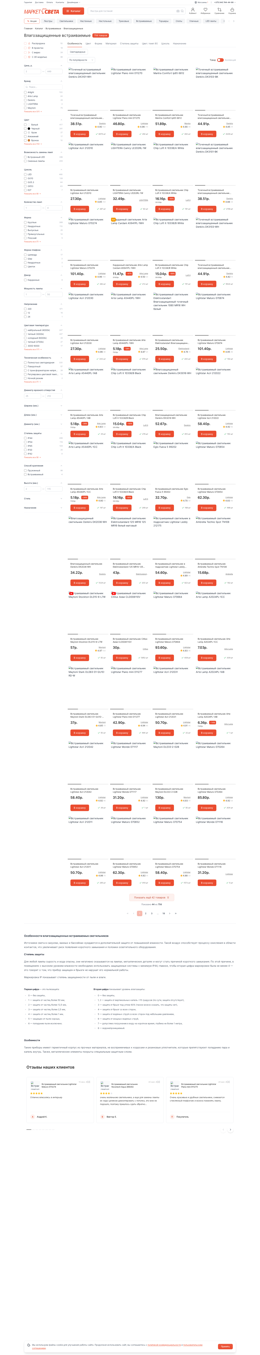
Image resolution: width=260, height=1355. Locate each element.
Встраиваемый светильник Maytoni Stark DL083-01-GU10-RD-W (86, 715)
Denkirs (102, 123)
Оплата (49, 2)
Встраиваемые (144, 21)
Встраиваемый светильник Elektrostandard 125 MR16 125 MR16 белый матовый (128, 565)
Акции (33, 21)
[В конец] (175, 913)
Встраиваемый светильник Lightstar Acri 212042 (84, 790)
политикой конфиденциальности (164, 1345)
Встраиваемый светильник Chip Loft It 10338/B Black (129, 416)
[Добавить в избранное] (105, 70)
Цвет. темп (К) (150, 43)
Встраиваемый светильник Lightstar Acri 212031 (169, 715)
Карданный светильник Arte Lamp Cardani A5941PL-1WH (130, 266)
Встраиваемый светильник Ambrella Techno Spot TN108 (212, 565)
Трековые (124, 21)
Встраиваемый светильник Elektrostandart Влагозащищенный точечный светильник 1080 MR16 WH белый (172, 342)
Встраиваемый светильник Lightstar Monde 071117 (127, 790)
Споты (179, 21)
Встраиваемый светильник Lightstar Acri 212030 (84, 341)
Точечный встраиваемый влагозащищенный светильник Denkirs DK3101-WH (86, 117)
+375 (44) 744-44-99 (224, 2)
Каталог (39, 28)
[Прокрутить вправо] (234, 21)
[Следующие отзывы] (231, 1130)
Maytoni (102, 647)
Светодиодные (77, 52)
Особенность (74, 43)
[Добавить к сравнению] (105, 75)
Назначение (179, 43)
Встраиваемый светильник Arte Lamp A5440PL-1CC (86, 490)
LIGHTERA (143, 200)
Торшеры (164, 21)
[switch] (220, 60)
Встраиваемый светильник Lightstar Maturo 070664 (169, 640)
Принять (225, 1346)
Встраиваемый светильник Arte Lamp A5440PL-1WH (129, 341)
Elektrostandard (184, 348)
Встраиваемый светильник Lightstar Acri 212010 (84, 191)
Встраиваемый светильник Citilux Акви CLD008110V (130, 640)
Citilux (145, 649)
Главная (28, 28)
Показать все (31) (32, 111)
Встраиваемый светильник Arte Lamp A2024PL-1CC (214, 640)
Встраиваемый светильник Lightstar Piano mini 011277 (127, 715)
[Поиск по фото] (178, 11)
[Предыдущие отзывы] (223, 1130)
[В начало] (127, 913)
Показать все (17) (31, 349)
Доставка (39, 2)
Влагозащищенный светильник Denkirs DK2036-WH (86, 565)
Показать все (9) (31, 194)
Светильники (66, 21)
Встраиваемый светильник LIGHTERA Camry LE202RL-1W (128, 191)
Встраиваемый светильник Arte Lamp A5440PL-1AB (86, 416)
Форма (98, 43)
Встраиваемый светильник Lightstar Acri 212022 (212, 416)
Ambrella (229, 574)
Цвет (88, 43)
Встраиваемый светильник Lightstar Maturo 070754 (169, 865)
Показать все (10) (32, 144)
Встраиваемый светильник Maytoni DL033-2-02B (169, 790)
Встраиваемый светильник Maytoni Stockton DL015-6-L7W (86, 640)
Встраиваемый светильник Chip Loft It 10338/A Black (129, 490)
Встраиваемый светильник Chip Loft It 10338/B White (171, 266)
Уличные (193, 21)
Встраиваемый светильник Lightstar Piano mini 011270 (127, 116)
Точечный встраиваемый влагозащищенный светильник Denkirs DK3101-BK (213, 192)
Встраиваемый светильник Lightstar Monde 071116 (212, 865)
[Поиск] (182, 11)
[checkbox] (25, 43)
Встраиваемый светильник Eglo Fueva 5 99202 (171, 490)
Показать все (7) (31, 241)
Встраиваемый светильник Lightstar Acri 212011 (84, 865)
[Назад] (133, 913)
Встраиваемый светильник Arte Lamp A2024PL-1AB (214, 715)
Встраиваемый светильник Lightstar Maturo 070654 (212, 490)
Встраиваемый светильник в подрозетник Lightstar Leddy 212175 (170, 565)
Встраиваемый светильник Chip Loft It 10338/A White (171, 191)
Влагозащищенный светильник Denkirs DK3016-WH (171, 416)
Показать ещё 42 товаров (149, 897)
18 (163, 913)
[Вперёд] (169, 913)
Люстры (48, 21)
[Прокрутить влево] (229, 21)
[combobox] (137, 11)
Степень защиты (129, 43)
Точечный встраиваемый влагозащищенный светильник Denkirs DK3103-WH (213, 267)
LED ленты (211, 21)
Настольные (105, 21)
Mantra (187, 123)
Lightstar (144, 123)
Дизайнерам (72, 2)
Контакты (60, 2)
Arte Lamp (143, 273)
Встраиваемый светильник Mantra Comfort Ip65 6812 (169, 116)
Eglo (188, 497)
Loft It (188, 200)
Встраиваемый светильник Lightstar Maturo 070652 (127, 865)
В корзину (80, 134)
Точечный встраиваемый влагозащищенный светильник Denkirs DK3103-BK (213, 117)
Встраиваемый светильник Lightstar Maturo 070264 (212, 790)
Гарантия (28, 2)
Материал (111, 43)
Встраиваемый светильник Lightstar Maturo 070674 (212, 341)
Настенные (86, 21)
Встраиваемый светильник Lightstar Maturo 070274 (84, 266)
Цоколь (165, 43)
